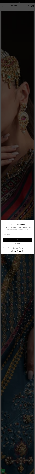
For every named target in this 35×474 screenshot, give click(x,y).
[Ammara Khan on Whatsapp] (22, 251)
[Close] (32, 221)
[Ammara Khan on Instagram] (17, 251)
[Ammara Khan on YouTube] (20, 251)
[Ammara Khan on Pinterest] (15, 251)
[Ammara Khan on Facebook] (12, 251)
